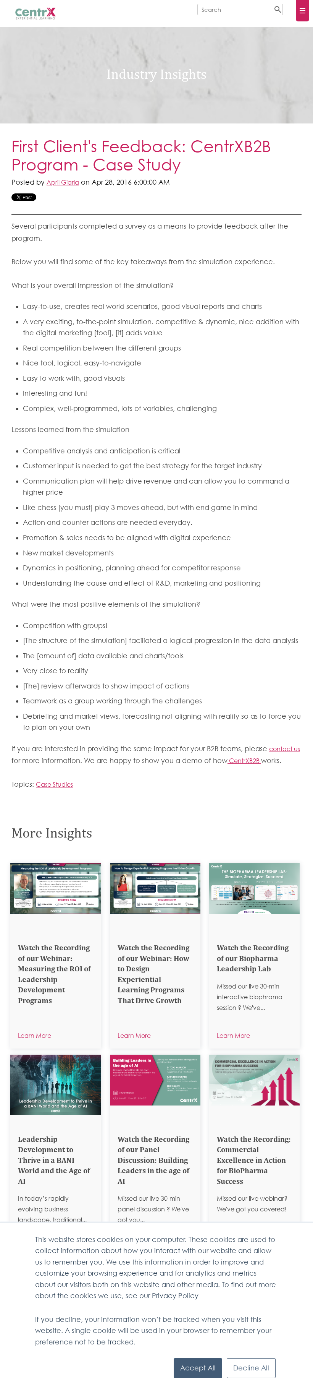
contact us (284, 749)
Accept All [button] (198, 1368)
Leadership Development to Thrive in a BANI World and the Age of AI (54, 1161)
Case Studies (54, 784)
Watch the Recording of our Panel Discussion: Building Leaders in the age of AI (153, 1161)
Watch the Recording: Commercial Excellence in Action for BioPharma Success (254, 1161)
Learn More (34, 1035)
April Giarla (63, 182)
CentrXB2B (244, 761)
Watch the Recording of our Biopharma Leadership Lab (253, 959)
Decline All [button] (251, 1368)
